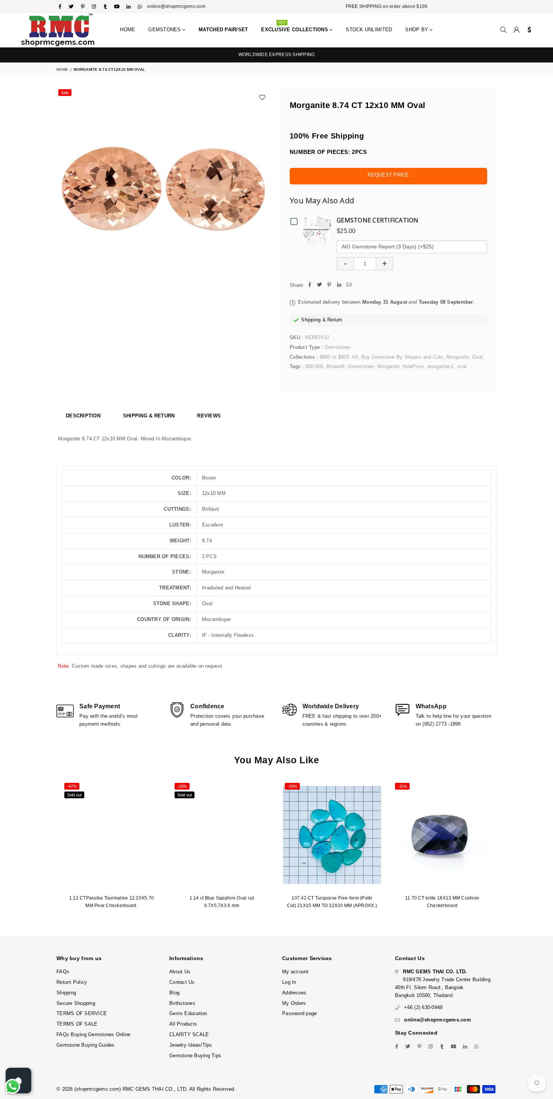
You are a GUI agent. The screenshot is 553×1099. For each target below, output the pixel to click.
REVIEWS (209, 416)
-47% (72, 786)
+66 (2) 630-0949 (423, 1007)
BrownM (336, 366)
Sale (65, 92)
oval (461, 366)
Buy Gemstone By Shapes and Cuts (402, 357)
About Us (179, 971)
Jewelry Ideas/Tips (190, 1045)
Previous (51, 849)
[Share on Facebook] (309, 285)
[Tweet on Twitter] (319, 285)
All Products (183, 1024)
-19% (292, 786)
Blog (174, 992)
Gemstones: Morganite (374, 366)
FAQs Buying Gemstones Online (93, 1034)
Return (334, 320)
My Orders (294, 1003)
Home (127, 29)
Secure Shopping (75, 1003)
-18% (182, 786)
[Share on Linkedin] (339, 285)
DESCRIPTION (83, 416)
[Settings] (527, 30)
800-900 (314, 366)
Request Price (388, 175)
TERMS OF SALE (76, 1024)
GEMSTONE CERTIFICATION (378, 220)
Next (501, 849)
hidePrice (413, 366)
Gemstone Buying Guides (85, 1045)
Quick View (318, 230)
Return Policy (71, 982)
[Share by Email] (349, 285)
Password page (299, 1013)
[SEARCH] (503, 30)
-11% (402, 786)
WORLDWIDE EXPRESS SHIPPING (277, 54)
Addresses (294, 992)
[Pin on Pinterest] (329, 285)
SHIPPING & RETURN (149, 416)
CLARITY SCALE (189, 1034)
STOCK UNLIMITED (369, 29)
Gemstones (165, 29)
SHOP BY (417, 29)
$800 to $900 (334, 357)
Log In (289, 982)
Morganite (458, 357)
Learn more (220, 1067)
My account (295, 971)
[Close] (545, 1061)
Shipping (311, 320)
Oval (477, 357)
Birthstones (182, 1003)
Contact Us (182, 982)
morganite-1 (440, 366)
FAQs (62, 971)
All (355, 357)
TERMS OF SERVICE (81, 1013)
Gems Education (188, 1013)
